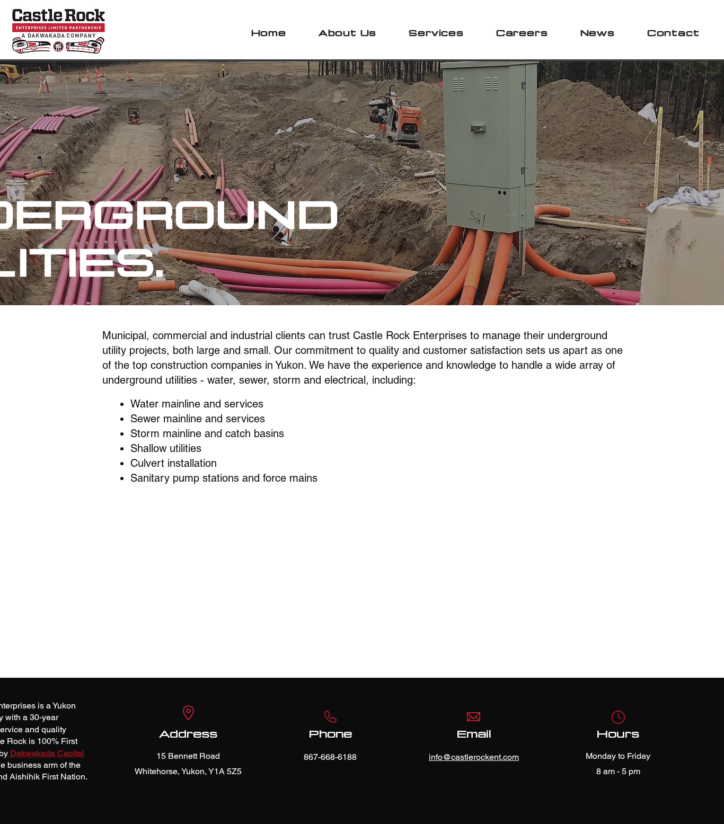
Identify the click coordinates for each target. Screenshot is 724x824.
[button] (347, 33)
